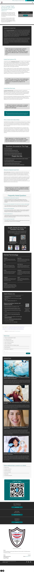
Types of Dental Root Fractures (9, 342)
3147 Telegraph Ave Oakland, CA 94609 (19, 0)
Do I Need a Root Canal (8, 339)
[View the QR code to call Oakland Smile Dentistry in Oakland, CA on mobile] (17, 496)
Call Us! (31, 0)
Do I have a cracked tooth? (8, 148)
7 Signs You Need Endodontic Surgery (10, 337)
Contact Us (17, 522)
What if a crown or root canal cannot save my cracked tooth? (13, 153)
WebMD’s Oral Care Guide (11, 300)
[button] (32, 2)
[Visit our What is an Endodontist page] (24, 249)
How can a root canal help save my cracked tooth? (12, 151)
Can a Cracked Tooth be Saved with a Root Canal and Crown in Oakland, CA (17, 113)
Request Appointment (17, 514)
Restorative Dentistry (8, 470)
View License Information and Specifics (12, 315)
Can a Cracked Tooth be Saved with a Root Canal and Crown (15, 327)
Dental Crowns (7, 467)
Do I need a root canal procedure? (9, 160)
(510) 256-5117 (9, 20)
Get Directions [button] (17, 507)
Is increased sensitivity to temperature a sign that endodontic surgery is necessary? (16, 158)
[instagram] (30, 561)
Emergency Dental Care (8, 469)
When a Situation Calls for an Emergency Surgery (12, 345)
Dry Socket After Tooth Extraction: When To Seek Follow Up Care (17, 403)
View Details (12, 320)
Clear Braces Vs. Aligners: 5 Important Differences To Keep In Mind (16, 428)
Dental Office (6, 474)
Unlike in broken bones (7, 172)
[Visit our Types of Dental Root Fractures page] (17, 249)
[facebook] (26, 561)
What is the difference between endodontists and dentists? (13, 161)
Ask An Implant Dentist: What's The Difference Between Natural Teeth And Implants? (16, 378)
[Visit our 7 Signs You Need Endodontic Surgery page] (10, 249)
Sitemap (7, 562)
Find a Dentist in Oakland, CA (9, 349)
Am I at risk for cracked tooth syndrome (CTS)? (11, 150)
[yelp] (28, 561)
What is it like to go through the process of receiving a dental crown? (14, 164)
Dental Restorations (7, 347)
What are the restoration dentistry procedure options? (12, 163)
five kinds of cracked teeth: (10, 30)
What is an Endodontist (8, 343)
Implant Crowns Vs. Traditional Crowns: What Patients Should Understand (16, 453)
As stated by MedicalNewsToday (8, 90)
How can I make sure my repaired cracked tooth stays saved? (13, 154)
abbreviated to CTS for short (15, 61)
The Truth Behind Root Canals (9, 340)
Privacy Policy (4, 562)
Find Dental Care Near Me (8, 475)
